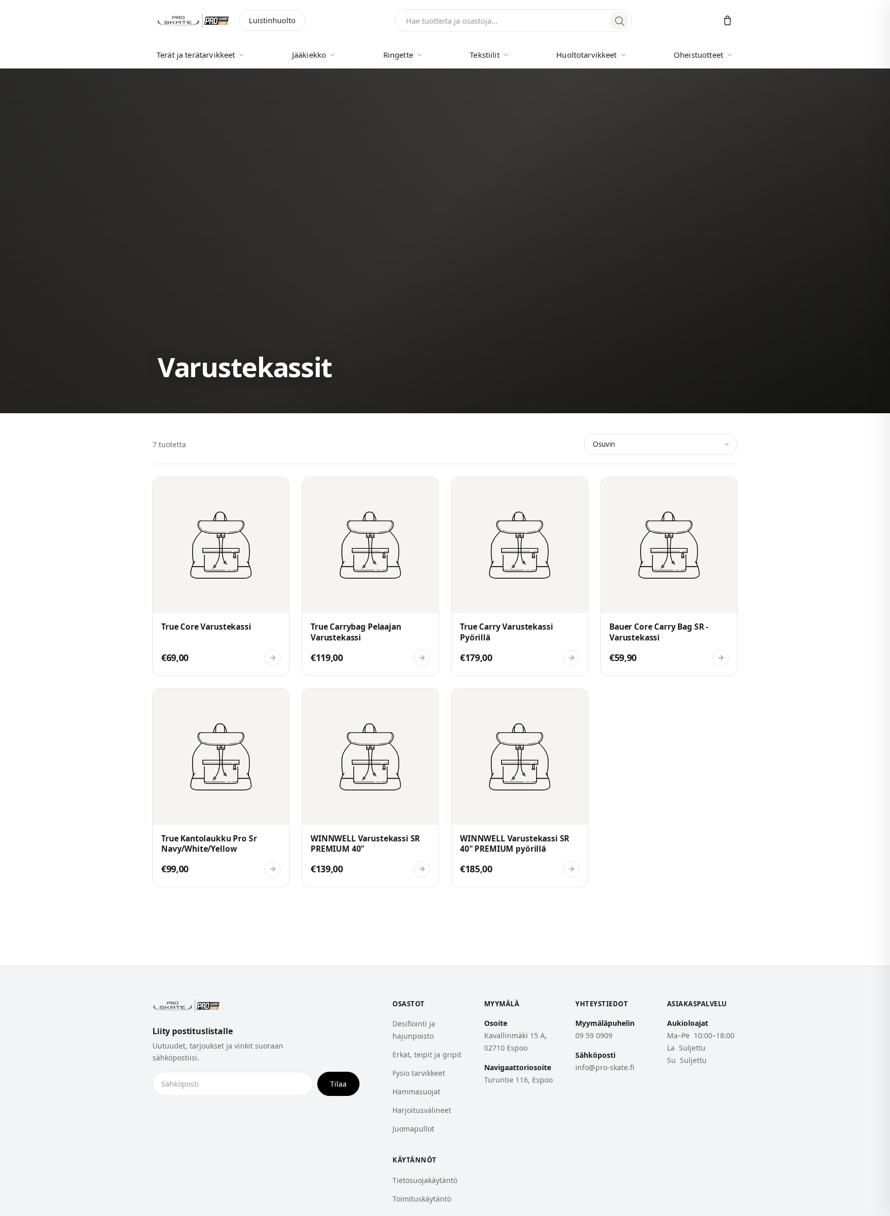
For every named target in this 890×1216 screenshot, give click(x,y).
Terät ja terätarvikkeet (196, 54)
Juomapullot (413, 1129)
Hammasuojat (416, 1091)
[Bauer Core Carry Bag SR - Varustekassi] (669, 576)
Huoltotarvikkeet (586, 54)
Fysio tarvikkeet (418, 1073)
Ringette (398, 54)
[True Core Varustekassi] (221, 576)
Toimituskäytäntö (421, 1199)
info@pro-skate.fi (604, 1067)
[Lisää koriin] (168, 490)
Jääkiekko (309, 54)
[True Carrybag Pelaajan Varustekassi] (370, 576)
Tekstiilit (485, 54)
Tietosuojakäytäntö (424, 1180)
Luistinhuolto (272, 20)
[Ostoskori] (727, 21)
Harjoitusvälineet (421, 1110)
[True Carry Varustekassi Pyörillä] (520, 576)
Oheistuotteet (698, 54)
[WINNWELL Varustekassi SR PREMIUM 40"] (370, 788)
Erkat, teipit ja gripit (426, 1054)
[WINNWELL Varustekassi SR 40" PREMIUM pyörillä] (520, 788)
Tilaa (338, 1084)
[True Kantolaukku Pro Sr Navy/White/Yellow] (221, 788)
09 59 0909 (593, 1035)
